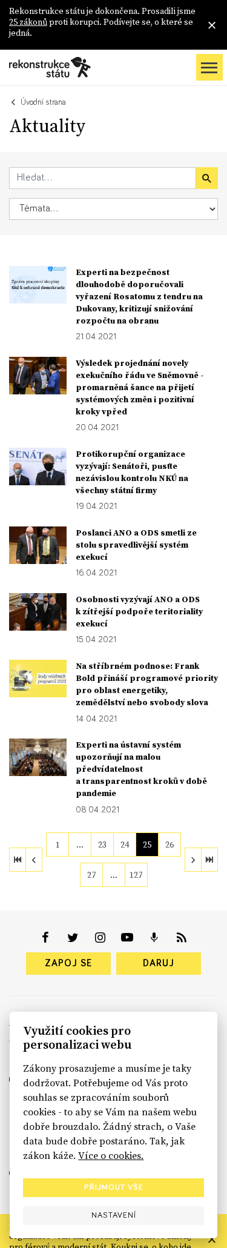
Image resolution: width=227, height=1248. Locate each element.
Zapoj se (68, 963)
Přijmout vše (113, 1187)
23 (102, 844)
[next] (193, 859)
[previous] (34, 859)
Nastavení (113, 1215)
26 (169, 844)
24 (124, 844)
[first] (17, 859)
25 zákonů (28, 22)
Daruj (158, 963)
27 (91, 875)
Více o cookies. (110, 1155)
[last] (209, 859)
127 (136, 875)
